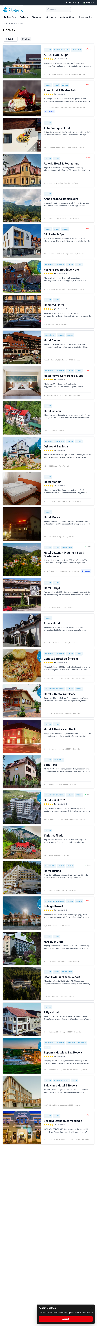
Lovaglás (70, 901)
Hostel (47, 1047)
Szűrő (10, 39)
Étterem (65, 85)
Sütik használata (86, 1313)
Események (85, 17)
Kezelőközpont (50, 335)
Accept (65, 1319)
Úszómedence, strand (61, 49)
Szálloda (48, 49)
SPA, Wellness (76, 49)
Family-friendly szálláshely (54, 264)
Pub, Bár (57, 85)
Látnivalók (50, 17)
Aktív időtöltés (67, 17)
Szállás (23, 17)
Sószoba (65, 229)
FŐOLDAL (9, 23)
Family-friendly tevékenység (76, 1042)
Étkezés (36, 17)
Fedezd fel (9, 17)
